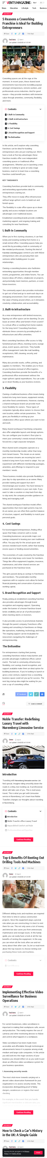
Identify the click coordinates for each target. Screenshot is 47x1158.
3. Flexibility (12, 124)
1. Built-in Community (15, 114)
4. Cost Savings (14, 128)
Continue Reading (23, 839)
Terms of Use (16, 1153)
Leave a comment (36, 704)
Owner (11, 739)
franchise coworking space (13, 253)
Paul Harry (12, 39)
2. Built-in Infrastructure (18, 119)
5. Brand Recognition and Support (21, 133)
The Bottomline (14, 137)
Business (7, 14)
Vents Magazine (18, 3)
